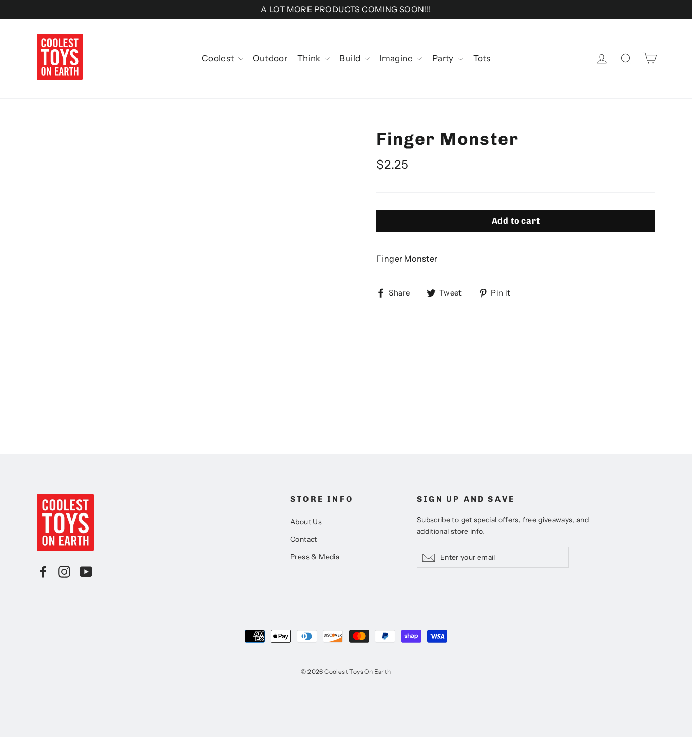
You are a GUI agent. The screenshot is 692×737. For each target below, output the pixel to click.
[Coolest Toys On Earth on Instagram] (64, 571)
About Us (306, 521)
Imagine (396, 58)
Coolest (219, 58)
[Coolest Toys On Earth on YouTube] (86, 571)
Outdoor (270, 58)
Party (443, 58)
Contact (303, 539)
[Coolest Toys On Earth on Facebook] (43, 571)
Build (350, 58)
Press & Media (314, 556)
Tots (482, 58)
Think (309, 58)
